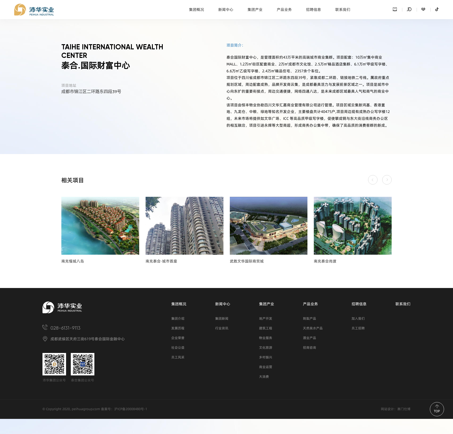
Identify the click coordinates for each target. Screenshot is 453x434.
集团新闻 (221, 318)
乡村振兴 (265, 357)
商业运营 (265, 367)
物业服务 (265, 338)
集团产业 (255, 9)
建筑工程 (265, 328)
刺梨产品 (309, 318)
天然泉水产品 (313, 328)
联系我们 (342, 9)
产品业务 (284, 9)
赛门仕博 (404, 409)
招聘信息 (313, 9)
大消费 (264, 376)
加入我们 (358, 318)
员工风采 (178, 357)
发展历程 (178, 328)
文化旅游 (265, 347)
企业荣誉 (178, 338)
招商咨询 (309, 347)
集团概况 (196, 9)
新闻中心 (225, 9)
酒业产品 (309, 338)
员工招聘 (358, 328)
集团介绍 (178, 318)
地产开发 (265, 318)
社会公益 (178, 347)
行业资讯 (221, 328)
